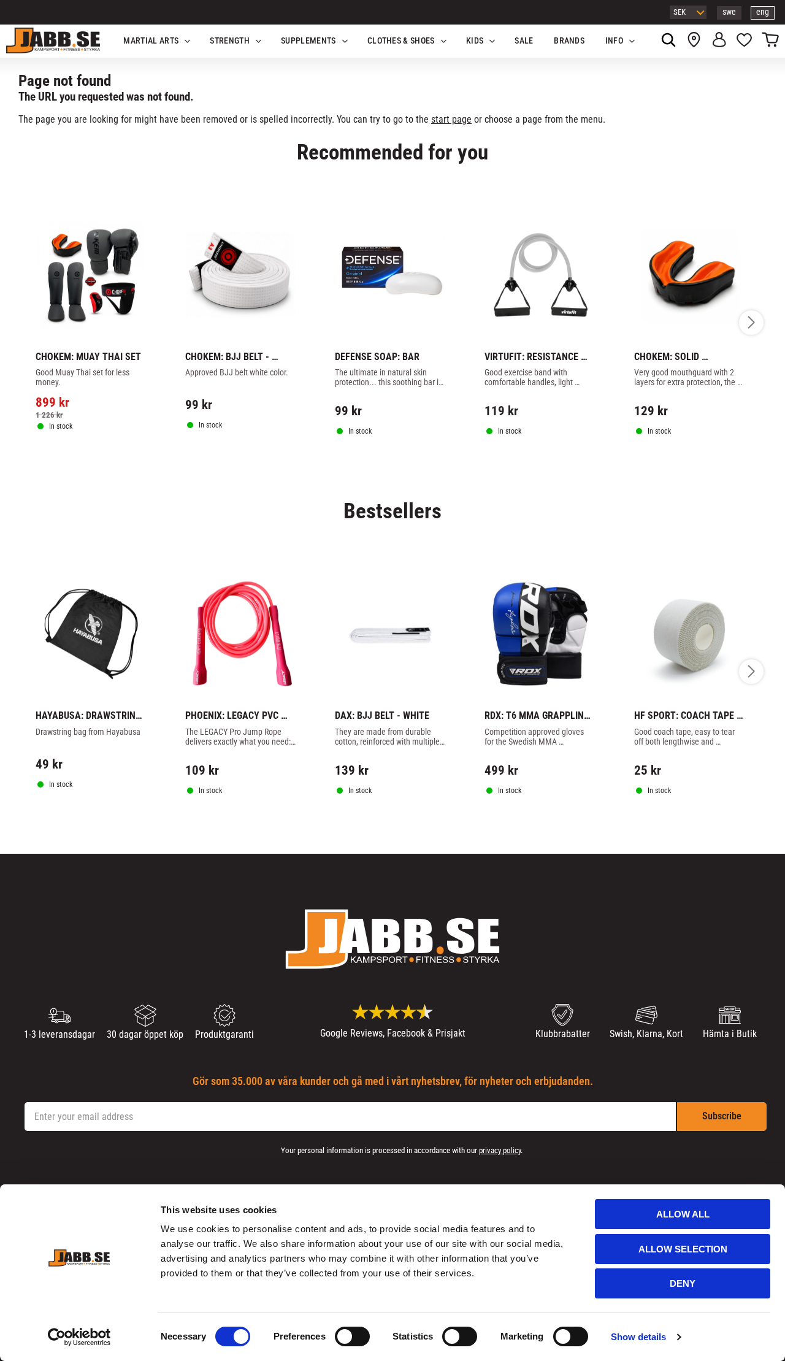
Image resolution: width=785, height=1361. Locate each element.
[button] (744, 41)
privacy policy (500, 1150)
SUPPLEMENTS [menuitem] (308, 41)
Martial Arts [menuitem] (150, 41)
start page (451, 119)
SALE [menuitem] (524, 41)
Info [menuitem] (614, 41)
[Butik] (694, 41)
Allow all (683, 1214)
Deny (682, 1283)
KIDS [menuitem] (474, 41)
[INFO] (97, 461)
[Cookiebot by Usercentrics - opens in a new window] (79, 1337)
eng (762, 12)
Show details (638, 1337)
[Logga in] (719, 41)
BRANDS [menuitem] (569, 41)
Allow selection (682, 1249)
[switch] (352, 1336)
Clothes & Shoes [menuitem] (401, 41)
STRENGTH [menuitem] (230, 41)
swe (729, 12)
